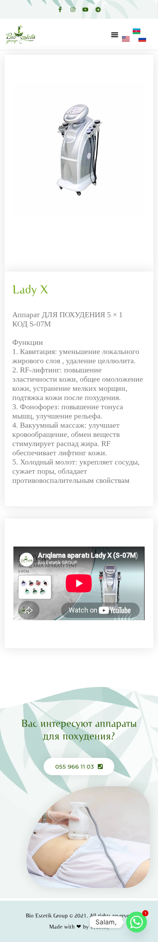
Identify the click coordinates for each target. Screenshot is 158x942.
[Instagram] (72, 9)
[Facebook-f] (60, 9)
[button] (114, 34)
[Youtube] (85, 9)
